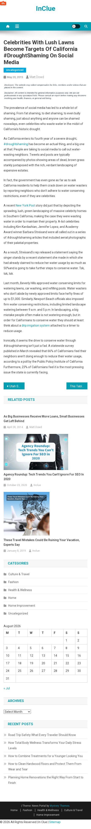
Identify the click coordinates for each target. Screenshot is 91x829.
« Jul (7, 688)
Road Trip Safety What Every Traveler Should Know (42, 735)
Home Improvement (21, 605)
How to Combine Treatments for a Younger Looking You (45, 756)
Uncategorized (14, 70)
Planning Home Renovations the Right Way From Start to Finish (45, 780)
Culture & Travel (18, 574)
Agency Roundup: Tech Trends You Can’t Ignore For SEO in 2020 (44, 477)
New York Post (25, 205)
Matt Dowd (37, 77)
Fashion (13, 582)
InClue (45, 8)
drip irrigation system (36, 325)
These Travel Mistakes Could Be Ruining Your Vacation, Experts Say (42, 542)
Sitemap (55, 822)
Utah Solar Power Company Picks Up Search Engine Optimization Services (17, 386)
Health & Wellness (20, 590)
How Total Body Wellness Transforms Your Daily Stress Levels (44, 745)
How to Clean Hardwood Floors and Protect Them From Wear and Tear (44, 766)
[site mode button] (76, 26)
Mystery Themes (59, 805)
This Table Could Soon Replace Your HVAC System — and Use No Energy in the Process (78, 386)
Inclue (37, 485)
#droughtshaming (16, 144)
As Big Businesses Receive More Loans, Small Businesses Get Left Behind (44, 419)
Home (12, 597)
